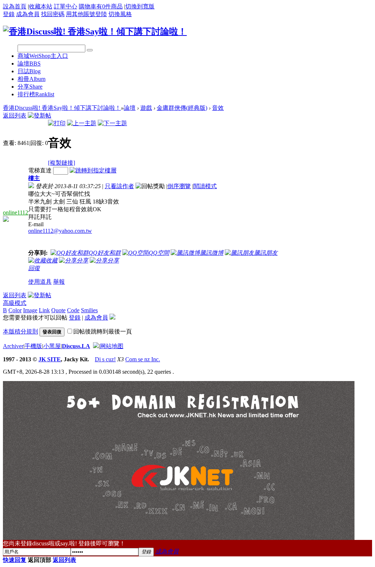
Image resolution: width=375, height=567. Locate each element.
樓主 (34, 178)
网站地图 (111, 346)
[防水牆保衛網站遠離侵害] (96, 346)
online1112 (15, 212)
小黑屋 (52, 346)
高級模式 (14, 303)
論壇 (29, 63)
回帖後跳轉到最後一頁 (102, 331)
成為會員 (28, 14)
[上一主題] (81, 123)
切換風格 (120, 14)
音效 (218, 108)
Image (30, 310)
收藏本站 (40, 6)
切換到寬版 (140, 6)
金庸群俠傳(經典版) (182, 108)
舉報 (59, 282)
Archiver (13, 346)
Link (44, 310)
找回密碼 (52, 14)
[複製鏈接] (61, 163)
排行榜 (36, 94)
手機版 (33, 346)
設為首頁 (14, 6)
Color (15, 310)
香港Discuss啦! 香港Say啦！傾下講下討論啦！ (62, 108)
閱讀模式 (205, 186)
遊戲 (146, 108)
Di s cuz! (105, 359)
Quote (58, 310)
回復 (34, 268)
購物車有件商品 (101, 6)
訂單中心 (65, 6)
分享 (30, 86)
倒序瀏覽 (179, 186)
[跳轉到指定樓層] (93, 170)
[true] (90, 50)
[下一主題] (112, 123)
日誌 (29, 71)
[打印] (57, 123)
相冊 (31, 79)
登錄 (9, 14)
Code (73, 310)
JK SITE (49, 359)
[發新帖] (39, 115)
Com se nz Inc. (142, 359)
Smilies (89, 310)
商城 (43, 56)
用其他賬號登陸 (86, 14)
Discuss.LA (76, 346)
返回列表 (14, 115)
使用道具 (40, 282)
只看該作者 (119, 186)
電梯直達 (40, 170)
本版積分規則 (20, 331)
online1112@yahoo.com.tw (60, 231)
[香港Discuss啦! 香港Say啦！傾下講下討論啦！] (95, 31)
